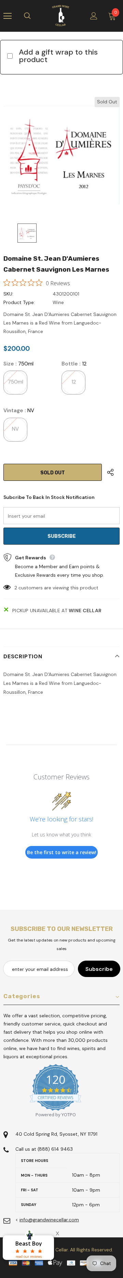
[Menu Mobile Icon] (7, 16)
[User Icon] (93, 15)
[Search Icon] (34, 16)
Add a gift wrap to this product (58, 55)
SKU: (8, 294)
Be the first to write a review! (61, 852)
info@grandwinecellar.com (49, 1220)
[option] (61, 155)
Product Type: (19, 302)
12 (73, 381)
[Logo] (60, 16)
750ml (15, 381)
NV (15, 429)
